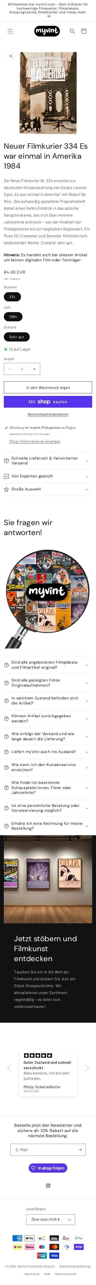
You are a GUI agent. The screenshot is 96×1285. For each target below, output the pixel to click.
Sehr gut (16, 337)
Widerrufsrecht (66, 1274)
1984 (13, 316)
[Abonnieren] (80, 1150)
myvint (22, 1266)
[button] (10, 31)
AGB (47, 1274)
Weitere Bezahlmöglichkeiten (48, 414)
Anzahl (9, 359)
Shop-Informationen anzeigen (34, 441)
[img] (48, 1055)
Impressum (31, 1274)
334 (12, 296)
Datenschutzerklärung (75, 1266)
